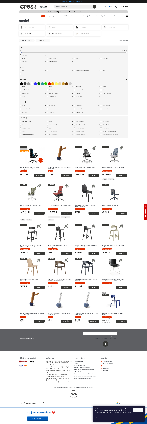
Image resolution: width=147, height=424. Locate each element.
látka (61, 121)
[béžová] (59, 83)
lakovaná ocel (61, 134)
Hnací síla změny (50, 365)
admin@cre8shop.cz (108, 361)
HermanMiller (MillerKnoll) (88, 70)
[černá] (21, 83)
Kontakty (76, 363)
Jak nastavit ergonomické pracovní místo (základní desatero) (57, 379)
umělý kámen (61, 131)
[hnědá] (66, 83)
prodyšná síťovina (34, 121)
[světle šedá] (28, 83)
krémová (88, 86)
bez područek (114, 106)
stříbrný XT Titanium (54, 217)
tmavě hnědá (88, 90)
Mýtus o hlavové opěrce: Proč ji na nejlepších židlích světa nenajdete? (58, 367)
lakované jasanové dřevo (114, 131)
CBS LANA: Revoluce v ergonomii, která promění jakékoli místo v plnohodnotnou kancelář (59, 362)
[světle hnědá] (63, 83)
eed (34, 70)
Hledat (95, 6)
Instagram (106, 368)
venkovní (114, 109)
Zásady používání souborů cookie (82, 378)
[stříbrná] (70, 83)
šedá (61, 90)
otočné (34, 106)
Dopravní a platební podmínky (82, 367)
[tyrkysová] (42, 83)
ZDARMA (88, 58)
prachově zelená (61, 93)
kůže (61, 128)
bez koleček (88, 106)
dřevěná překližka (88, 134)
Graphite (51, 219)
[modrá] (35, 83)
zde (96, 414)
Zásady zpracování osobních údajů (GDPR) (85, 376)
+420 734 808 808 (108, 363)
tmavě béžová (61, 96)
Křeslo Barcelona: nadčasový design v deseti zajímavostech (58, 371)
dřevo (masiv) (61, 125)
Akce (34, 58)
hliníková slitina (88, 121)
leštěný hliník (114, 121)
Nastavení (99, 418)
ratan (34, 131)
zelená (34, 96)
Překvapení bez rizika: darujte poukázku (56, 374)
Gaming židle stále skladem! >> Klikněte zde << (73, 1)
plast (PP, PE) (114, 125)
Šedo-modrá (88, 96)
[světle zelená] (45, 83)
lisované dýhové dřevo (34, 134)
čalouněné (61, 112)
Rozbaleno (114, 58)
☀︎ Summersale (61, 61)
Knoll (114, 70)
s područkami (34, 109)
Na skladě (34, 55)
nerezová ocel (34, 128)
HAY (61, 70)
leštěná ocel (114, 128)
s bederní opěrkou (61, 109)
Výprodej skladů (61, 58)
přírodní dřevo (114, 90)
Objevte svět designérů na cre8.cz (55, 376)
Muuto (34, 74)
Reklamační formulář (79, 372)
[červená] (49, 83)
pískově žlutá (34, 93)
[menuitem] (23, 16)
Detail (93, 175)
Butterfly (29, 219)
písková (88, 93)
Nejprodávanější (26, 40)
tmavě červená (114, 93)
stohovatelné (88, 109)
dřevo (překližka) (88, 125)
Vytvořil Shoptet (122, 403)
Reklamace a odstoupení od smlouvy (84, 369)
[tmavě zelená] (38, 83)
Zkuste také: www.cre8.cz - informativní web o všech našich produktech (73, 387)
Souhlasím (138, 410)
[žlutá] (56, 83)
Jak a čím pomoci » (37, 418)
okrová (114, 86)
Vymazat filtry (73, 140)
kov (34, 125)
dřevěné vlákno (88, 131)
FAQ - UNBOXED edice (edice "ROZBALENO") (57, 382)
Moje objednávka (78, 361)
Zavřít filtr (42, 40)
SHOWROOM (34, 61)
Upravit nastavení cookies (28, 403)
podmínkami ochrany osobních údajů (105, 338)
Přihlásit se (106, 344)
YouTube (105, 370)
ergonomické (88, 112)
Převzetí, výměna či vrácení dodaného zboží (85, 374)
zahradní (34, 112)
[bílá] (31, 83)
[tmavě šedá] (25, 83)
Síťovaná (111, 179)
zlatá (34, 86)
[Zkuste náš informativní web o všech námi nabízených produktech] (73, 394)
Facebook (105, 366)
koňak (61, 86)
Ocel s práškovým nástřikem (114, 134)
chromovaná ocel (88, 128)
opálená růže (34, 90)
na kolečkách (61, 106)
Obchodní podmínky (79, 365)
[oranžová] (52, 83)
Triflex (105, 179)
